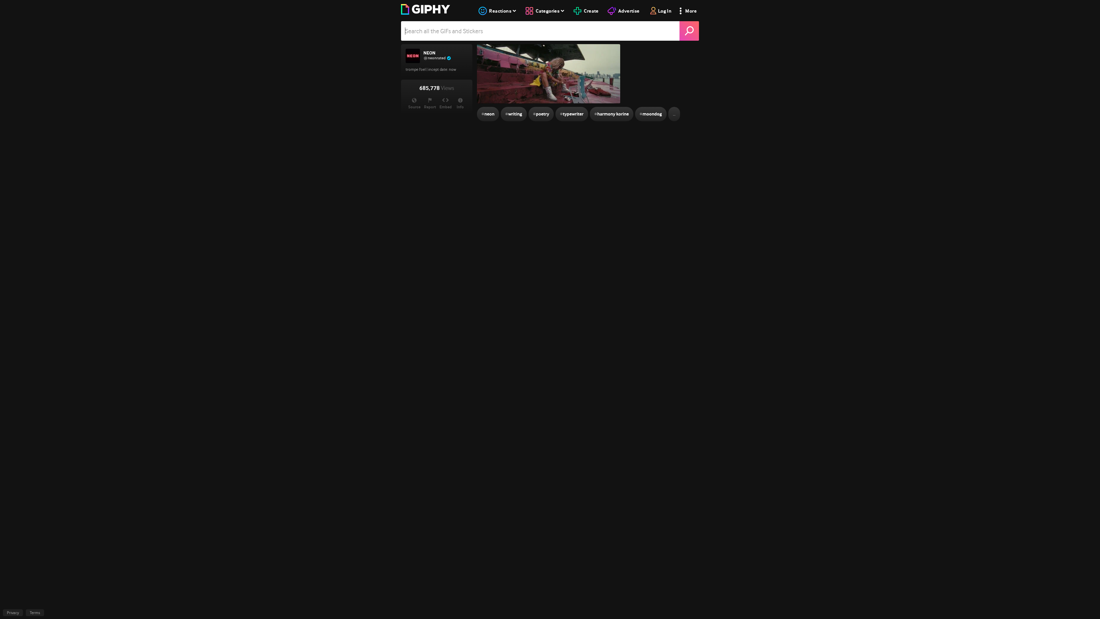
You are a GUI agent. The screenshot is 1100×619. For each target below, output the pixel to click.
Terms (35, 612)
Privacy (13, 612)
